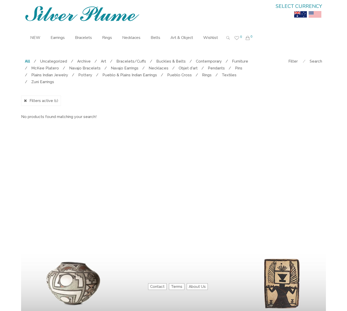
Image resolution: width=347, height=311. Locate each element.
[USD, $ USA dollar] (315, 11)
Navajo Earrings (124, 68)
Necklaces (131, 37)
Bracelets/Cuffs (131, 61)
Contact (157, 286)
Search (316, 61)
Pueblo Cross (179, 75)
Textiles (229, 75)
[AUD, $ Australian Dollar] (300, 11)
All (27, 61)
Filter (293, 61)
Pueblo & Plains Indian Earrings (129, 75)
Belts (155, 37)
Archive (84, 61)
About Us (197, 286)
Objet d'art (188, 68)
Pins (238, 68)
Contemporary (209, 61)
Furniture (240, 61)
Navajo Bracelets (85, 68)
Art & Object (181, 37)
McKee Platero (45, 68)
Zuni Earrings (42, 82)
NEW (35, 37)
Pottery (85, 75)
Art (103, 61)
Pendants (216, 68)
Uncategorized (53, 61)
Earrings (58, 37)
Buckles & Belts (171, 61)
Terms (176, 286)
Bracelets (83, 37)
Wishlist (210, 37)
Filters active (43, 100)
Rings (107, 37)
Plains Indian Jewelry (49, 75)
